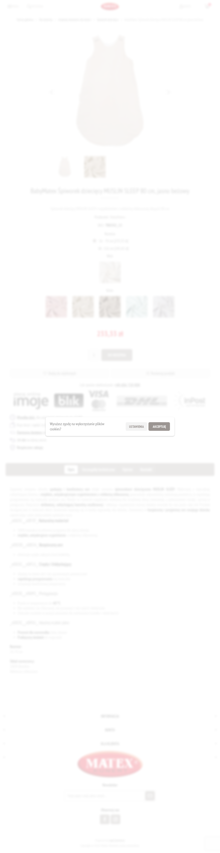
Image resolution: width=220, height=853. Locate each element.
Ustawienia (136, 427)
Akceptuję (159, 427)
